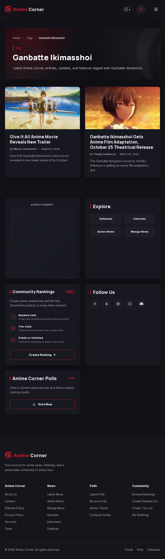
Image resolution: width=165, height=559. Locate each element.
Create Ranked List (144, 501)
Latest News (55, 494)
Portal (129, 549)
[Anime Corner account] (141, 9)
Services (10, 521)
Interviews (54, 521)
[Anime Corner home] (24, 9)
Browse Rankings (143, 494)
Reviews (53, 515)
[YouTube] (129, 303)
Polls (140, 549)
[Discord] (141, 303)
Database (105, 218)
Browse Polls (98, 501)
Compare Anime (100, 515)
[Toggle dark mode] (128, 9)
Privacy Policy (14, 515)
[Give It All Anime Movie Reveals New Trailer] (42, 108)
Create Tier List (142, 508)
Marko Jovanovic (25, 148)
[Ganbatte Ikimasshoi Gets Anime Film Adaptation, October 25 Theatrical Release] (122, 108)
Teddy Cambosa (105, 154)
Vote (71, 378)
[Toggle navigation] (156, 9)
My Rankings (140, 515)
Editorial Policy (14, 508)
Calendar (139, 218)
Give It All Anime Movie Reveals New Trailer (34, 139)
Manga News (139, 231)
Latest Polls (97, 494)
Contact (10, 501)
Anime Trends (99, 508)
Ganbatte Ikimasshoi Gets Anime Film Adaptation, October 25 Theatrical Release (121, 142)
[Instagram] (118, 303)
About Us (11, 494)
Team (8, 528)
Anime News (105, 231)
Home (16, 38)
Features (53, 528)
